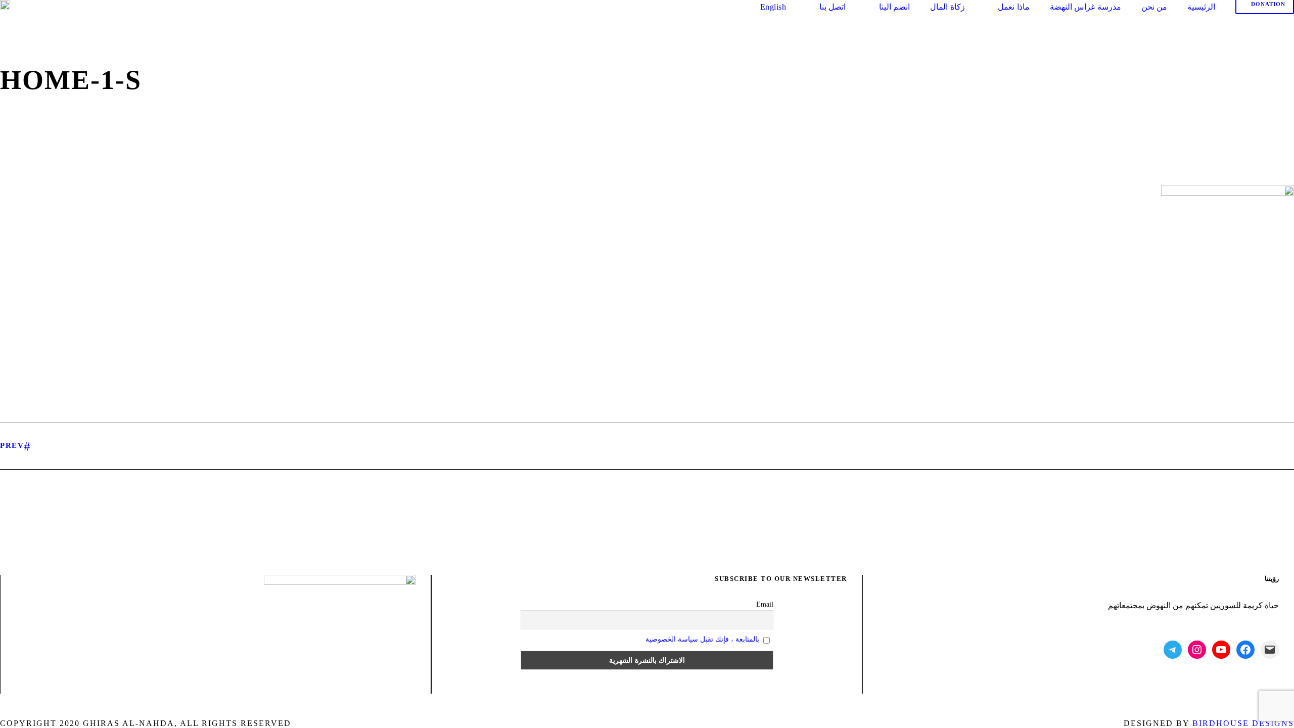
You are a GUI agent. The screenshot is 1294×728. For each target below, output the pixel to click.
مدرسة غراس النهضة (1085, 7)
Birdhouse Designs (1243, 723)
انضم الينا (894, 7)
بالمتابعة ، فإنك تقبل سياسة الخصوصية (702, 639)
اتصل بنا (832, 7)
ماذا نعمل (1014, 7)
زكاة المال (947, 7)
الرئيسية (1201, 7)
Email (764, 604)
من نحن (1154, 7)
